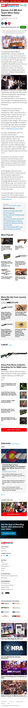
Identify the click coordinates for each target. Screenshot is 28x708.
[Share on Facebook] (2, 23)
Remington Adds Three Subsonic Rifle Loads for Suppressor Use (8, 410)
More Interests (15, 443)
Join (11, 1)
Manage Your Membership (7, 589)
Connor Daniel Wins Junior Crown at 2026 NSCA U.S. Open (8, 385)
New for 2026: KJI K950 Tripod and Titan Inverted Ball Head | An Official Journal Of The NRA (13, 475)
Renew (15, 1)
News (2, 19)
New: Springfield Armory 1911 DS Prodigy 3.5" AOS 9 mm (9, 419)
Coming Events (4, 564)
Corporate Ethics (19, 701)
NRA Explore (4, 578)
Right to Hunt (12, 471)
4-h (8, 205)
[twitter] (5, 23)
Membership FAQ (5, 587)
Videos (2, 570)
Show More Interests (17, 514)
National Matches (7, 500)
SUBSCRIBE (9, 533)
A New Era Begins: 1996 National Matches (8, 401)
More (10, 345)
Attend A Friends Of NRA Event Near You (13, 696)
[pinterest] (9, 23)
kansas (19, 205)
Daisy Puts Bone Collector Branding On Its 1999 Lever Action (14, 367)
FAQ (8, 703)
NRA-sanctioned (14, 129)
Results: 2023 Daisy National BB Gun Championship (12, 212)
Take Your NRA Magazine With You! (12, 639)
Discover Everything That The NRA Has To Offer (14, 677)
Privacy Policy (4, 701)
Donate (19, 1)
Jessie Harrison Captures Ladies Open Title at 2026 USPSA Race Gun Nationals (9, 393)
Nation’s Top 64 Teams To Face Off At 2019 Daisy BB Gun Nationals (13, 220)
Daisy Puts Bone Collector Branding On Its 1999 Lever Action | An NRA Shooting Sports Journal (6, 316)
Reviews (3, 568)
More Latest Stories (17, 430)
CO (8, 471)
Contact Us (3, 548)
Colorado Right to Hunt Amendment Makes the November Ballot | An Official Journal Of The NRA (14, 467)
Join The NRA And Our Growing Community (10, 657)
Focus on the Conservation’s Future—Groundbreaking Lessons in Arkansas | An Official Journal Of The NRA (12, 488)
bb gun (5, 205)
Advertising (3, 551)
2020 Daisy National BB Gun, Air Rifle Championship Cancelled (13, 228)
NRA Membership (5, 583)
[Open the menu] (25, 5)
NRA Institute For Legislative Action (9, 576)
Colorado (4, 471)
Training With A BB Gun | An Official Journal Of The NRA (21, 314)
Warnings (3, 703)
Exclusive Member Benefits (7, 585)
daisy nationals (13, 205)
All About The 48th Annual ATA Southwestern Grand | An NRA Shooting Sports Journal (20, 333)
